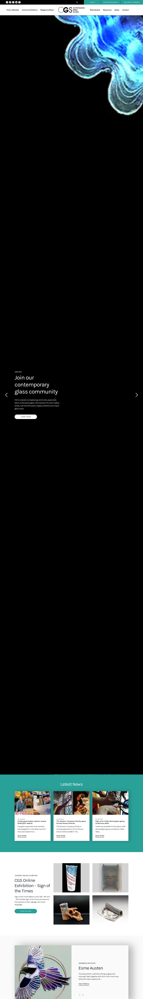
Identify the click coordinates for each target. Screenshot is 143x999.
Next (136, 395)
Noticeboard (95, 10)
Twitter (10, 2)
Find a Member (13, 10)
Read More (22, 836)
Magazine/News (47, 10)
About (116, 10)
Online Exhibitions (29, 10)
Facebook (7, 2)
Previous (6, 395)
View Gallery (25, 911)
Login (92, 2)
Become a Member (132, 2)
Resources (107, 10)
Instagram (13, 2)
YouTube (16, 2)
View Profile (84, 984)
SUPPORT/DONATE (110, 2)
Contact (125, 10)
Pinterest (19, 2)
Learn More (26, 415)
